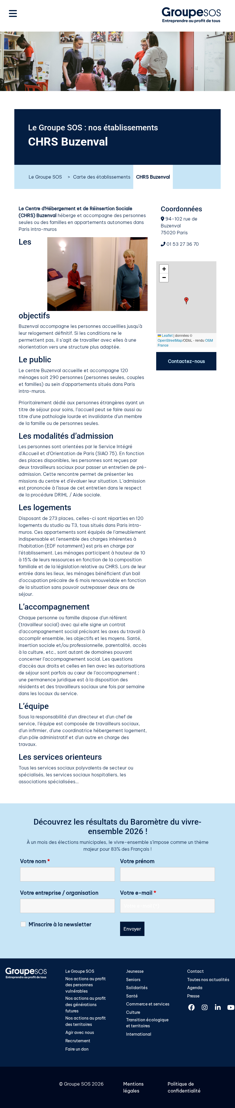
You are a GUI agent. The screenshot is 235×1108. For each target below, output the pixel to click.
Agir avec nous (79, 1032)
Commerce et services (147, 1004)
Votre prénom (137, 861)
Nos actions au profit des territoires (85, 1021)
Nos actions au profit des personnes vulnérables (85, 985)
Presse (193, 996)
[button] (186, 300)
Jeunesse (135, 971)
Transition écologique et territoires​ (147, 1023)
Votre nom (35, 861)
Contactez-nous (186, 361)
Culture (133, 1012)
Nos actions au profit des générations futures (85, 1004)
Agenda (194, 987)
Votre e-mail (138, 893)
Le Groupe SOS (45, 177)
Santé (132, 996)
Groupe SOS (77, 1084)
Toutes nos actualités (208, 979)
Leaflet (167, 335)
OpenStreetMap (170, 340)
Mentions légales (133, 1087)
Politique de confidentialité (184, 1087)
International (138, 1034)
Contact (195, 971)
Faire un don (77, 1049)
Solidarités (137, 987)
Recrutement (77, 1040)
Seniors (133, 979)
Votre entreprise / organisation (59, 893)
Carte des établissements (101, 177)
